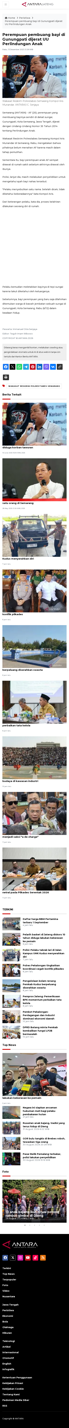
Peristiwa (25, 17)
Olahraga (7, 1327)
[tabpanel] (34, 1201)
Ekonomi (7, 1316)
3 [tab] (34, 1225)
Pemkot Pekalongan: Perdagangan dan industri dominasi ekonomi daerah (39, 1015)
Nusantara (8, 1296)
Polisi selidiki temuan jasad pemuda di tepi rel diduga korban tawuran (32, 446)
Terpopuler (9, 1279)
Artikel (6, 1346)
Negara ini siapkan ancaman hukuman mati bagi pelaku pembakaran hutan (40, 1111)
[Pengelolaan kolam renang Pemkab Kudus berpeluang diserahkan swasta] (34, 646)
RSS (4, 1405)
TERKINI (7, 909)
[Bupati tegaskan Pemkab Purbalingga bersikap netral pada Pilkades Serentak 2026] (34, 868)
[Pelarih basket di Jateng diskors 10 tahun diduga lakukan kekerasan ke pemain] (11, 939)
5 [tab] (44, 1225)
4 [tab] (39, 1225)
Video (5, 1290)
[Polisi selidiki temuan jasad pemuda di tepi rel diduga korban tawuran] (34, 423)
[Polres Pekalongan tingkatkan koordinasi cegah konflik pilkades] (34, 590)
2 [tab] (29, 1225)
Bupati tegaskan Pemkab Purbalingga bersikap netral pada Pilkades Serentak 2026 (33, 890)
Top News (9, 1045)
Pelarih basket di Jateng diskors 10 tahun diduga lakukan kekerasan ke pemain (44, 938)
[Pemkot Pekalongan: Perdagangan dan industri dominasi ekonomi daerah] (11, 1016)
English (6, 1363)
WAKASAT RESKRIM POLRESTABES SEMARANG (34, 386)
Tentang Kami (11, 1394)
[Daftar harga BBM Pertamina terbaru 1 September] (11, 923)
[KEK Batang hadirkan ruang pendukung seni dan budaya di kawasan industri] (34, 757)
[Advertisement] (34, 246)
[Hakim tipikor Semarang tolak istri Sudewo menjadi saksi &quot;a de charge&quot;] (34, 813)
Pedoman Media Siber (15, 1400)
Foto (5, 1171)
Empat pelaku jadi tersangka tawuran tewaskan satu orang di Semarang (33, 501)
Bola (5, 1321)
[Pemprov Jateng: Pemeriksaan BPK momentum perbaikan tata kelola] (34, 701)
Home (11, 17)
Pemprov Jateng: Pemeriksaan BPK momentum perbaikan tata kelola (33, 724)
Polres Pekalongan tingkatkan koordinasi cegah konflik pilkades (33, 612)
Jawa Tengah (10, 1304)
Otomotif (8, 1358)
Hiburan (7, 1332)
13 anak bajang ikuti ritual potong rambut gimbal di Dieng (32, 1214)
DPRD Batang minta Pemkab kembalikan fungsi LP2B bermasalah (40, 1031)
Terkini (6, 1268)
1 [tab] (24, 1225)
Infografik (8, 1369)
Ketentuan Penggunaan (17, 1377)
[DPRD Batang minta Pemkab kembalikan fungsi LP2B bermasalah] (11, 1031)
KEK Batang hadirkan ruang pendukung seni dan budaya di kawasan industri (33, 779)
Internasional (10, 1352)
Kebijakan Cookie (13, 1388)
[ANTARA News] (38, 4)
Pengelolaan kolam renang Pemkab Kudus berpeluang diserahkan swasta (30, 668)
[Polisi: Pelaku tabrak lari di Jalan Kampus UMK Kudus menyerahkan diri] (34, 535)
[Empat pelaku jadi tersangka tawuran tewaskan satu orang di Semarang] (34, 479)
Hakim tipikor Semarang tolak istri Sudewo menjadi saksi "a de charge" (30, 835)
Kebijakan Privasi (12, 1383)
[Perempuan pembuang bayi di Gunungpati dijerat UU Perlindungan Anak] (34, 1074)
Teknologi (8, 1341)
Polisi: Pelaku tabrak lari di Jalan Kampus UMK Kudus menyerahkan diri (32, 557)
